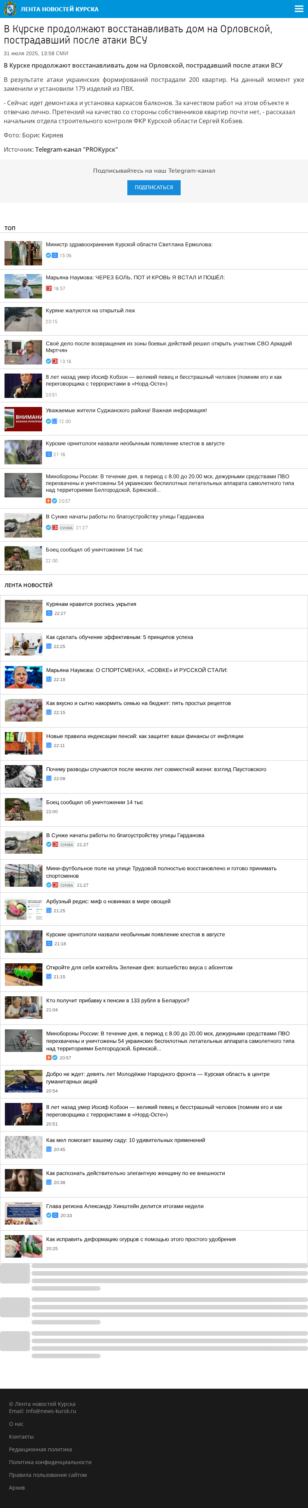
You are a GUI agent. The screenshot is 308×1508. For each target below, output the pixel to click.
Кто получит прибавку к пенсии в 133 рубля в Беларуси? (117, 1000)
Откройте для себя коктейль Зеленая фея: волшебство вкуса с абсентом (139, 967)
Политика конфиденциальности (50, 1462)
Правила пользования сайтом (48, 1474)
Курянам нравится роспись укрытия (91, 604)
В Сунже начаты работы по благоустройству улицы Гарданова (125, 517)
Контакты (21, 1436)
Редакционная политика (40, 1449)
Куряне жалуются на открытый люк (90, 310)
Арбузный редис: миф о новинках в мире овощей (108, 901)
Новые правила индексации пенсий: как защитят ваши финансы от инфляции (144, 736)
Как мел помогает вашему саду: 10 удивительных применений (125, 1140)
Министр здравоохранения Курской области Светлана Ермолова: (129, 244)
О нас (16, 1423)
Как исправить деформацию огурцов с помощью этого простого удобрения (141, 1239)
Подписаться (154, 187)
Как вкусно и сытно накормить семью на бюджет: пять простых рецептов (138, 703)
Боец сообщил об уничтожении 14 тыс (94, 550)
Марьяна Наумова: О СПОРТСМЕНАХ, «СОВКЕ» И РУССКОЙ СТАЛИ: (137, 670)
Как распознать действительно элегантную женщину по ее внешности (135, 1173)
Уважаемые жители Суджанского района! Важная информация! (126, 410)
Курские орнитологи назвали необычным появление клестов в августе (135, 443)
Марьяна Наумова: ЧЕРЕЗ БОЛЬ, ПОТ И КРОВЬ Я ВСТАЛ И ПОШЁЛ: (135, 277)
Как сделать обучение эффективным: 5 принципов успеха (119, 637)
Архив (17, 1487)
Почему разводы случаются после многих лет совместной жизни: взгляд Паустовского (156, 769)
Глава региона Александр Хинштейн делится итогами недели (125, 1206)
